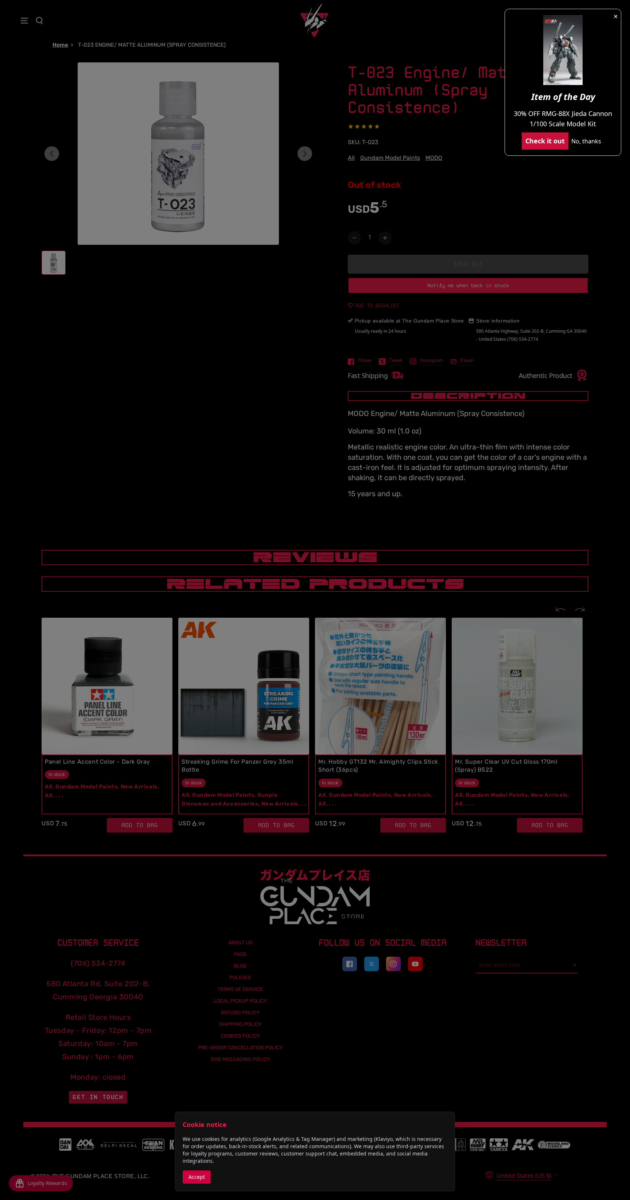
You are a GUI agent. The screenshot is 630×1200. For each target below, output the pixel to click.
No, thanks (586, 141)
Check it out (545, 140)
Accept (196, 1176)
